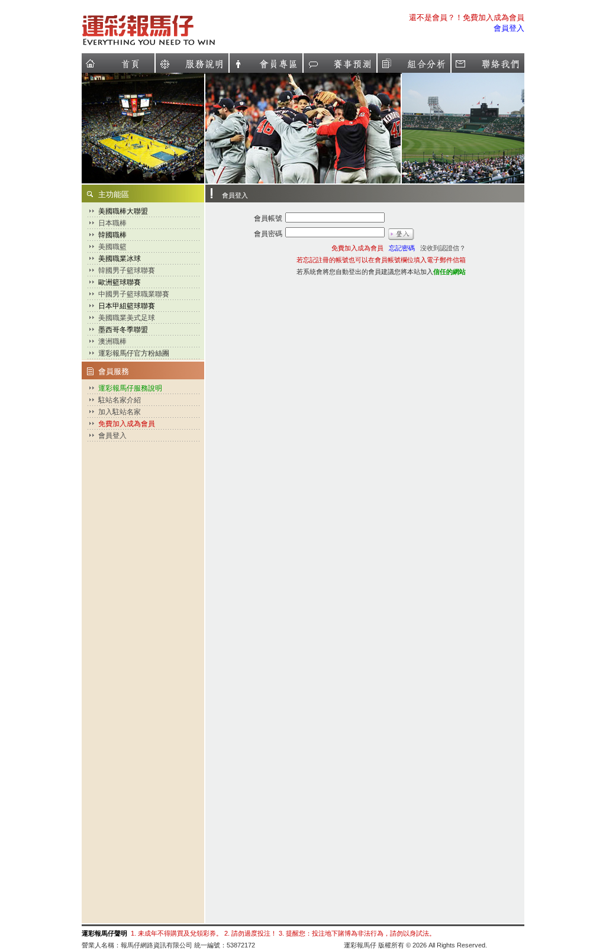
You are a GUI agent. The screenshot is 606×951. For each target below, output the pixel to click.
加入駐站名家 (119, 412)
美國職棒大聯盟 (123, 211)
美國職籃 (112, 247)
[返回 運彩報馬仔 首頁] (184, 45)
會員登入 (509, 28)
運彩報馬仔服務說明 (130, 388)
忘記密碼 (402, 248)
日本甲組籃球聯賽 (126, 306)
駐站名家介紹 (119, 400)
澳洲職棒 (112, 341)
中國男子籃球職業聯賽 (133, 294)
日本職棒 (112, 223)
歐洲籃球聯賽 (119, 282)
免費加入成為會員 (126, 424)
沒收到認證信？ (443, 248)
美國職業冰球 (119, 258)
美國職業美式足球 (126, 318)
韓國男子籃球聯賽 (126, 270)
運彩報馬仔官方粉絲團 (133, 353)
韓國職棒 (112, 235)
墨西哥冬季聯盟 (123, 329)
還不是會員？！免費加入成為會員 (466, 17)
